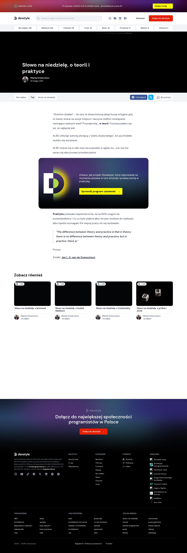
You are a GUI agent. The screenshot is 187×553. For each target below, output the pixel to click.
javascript (98, 518)
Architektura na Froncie (160, 493)
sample (43, 522)
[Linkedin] (46, 474)
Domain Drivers (160, 474)
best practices (46, 529)
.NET (16, 518)
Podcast (99, 481)
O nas (70, 463)
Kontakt (109, 543)
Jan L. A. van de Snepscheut (78, 257)
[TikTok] (27, 474)
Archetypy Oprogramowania (161, 464)
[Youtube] (21, 474)
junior (125, 529)
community (153, 518)
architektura (19, 522)
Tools (98, 484)
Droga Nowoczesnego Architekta (163, 478)
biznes (125, 533)
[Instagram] (109, 18)
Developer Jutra (160, 470)
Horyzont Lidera (160, 484)
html (96, 533)
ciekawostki (19, 529)
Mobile (98, 470)
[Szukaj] (38, 18)
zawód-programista (131, 525)
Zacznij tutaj (73, 459)
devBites (157, 498)
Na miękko (21, 97)
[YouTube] (115, 18)
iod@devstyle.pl (49, 469)
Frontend (99, 466)
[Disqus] (93, 362)
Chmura (99, 463)
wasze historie (154, 525)
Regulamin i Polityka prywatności (88, 543)
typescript (98, 529)
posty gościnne (154, 522)
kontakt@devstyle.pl (37, 467)
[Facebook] (120, 18)
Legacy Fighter (160, 488)
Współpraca (73, 466)
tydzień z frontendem (77, 525)
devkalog (152, 533)
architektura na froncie (77, 522)
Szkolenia (140, 18)
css (69, 533)
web (41, 533)
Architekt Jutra (160, 459)
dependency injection (23, 525)
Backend (99, 459)
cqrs (16, 533)
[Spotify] (58, 474)
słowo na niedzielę (46, 97)
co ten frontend (100, 522)
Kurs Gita (157, 502)
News (98, 477)
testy (42, 518)
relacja (151, 529)
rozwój (125, 522)
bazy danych (45, 525)
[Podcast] (52, 474)
